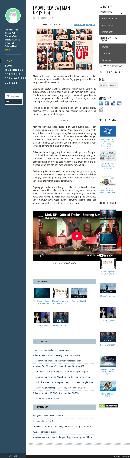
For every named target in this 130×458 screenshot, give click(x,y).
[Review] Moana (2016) (43, 421)
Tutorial (106, 53)
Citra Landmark (109, 18)
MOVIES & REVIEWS (111, 66)
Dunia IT (106, 47)
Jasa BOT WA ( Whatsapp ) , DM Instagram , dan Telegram (59, 388)
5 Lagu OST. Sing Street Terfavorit (48, 416)
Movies (103, 85)
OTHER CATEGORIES (111, 72)
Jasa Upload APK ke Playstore (46, 398)
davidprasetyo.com (122, 456)
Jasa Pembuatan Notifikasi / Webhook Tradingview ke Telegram (61, 377)
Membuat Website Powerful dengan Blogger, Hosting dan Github (62, 437)
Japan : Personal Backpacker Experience (51, 350)
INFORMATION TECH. (108, 39)
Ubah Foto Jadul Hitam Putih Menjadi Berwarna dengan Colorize (62, 426)
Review (113, 85)
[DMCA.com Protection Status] (109, 408)
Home (8, 61)
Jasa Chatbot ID (17, 69)
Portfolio (12, 74)
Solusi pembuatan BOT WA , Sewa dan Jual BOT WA (56, 393)
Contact (11, 82)
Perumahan (107, 32)
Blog (8, 65)
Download (107, 60)
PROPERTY (106, 12)
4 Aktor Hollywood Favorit (44, 432)
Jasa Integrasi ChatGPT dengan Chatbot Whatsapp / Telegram (61, 371)
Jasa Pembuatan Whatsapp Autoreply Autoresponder (57, 361)
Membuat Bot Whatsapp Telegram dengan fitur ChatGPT (58, 366)
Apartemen (107, 25)
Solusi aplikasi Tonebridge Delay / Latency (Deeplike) (57, 355)
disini (7, 49)
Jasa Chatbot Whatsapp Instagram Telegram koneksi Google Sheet (63, 382)
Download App (15, 78)
